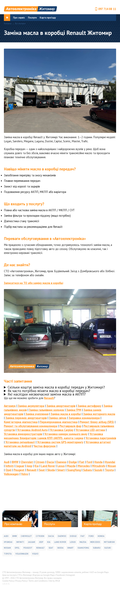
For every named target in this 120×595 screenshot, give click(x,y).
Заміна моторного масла (99, 414)
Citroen (40, 462)
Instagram (70, 575)
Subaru (87, 470)
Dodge (73, 462)
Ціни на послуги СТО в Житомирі (17, 575)
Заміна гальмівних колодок (46, 410)
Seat (42, 470)
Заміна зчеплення (36, 414)
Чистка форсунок (44, 446)
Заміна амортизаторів (61, 406)
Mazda (71, 466)
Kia (37, 466)
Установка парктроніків (101, 438)
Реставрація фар (70, 426)
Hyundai (110, 462)
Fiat (81, 462)
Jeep (29, 466)
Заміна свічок (57, 418)
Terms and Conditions (38, 581)
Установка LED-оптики (90, 430)
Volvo (24, 474)
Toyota (109, 470)
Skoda (51, 470)
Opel (8, 470)
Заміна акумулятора (31, 406)
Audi (7, 462)
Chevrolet (27, 462)
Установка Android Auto (32, 430)
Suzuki (98, 470)
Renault (49, 398)
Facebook (60, 575)
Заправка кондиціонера (84, 418)
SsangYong (74, 470)
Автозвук (10, 406)
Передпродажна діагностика (59, 422)
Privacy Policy (21, 581)
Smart (61, 470)
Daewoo (61, 462)
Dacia (50, 462)
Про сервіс (19, 17)
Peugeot (19, 470)
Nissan (112, 466)
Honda (98, 462)
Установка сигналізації (20, 442)
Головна (7, 24)
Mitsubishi (98, 466)
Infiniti (9, 466)
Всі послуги (20, 24)
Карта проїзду (48, 17)
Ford (89, 462)
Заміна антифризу (89, 406)
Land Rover (48, 466)
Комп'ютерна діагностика (21, 422)
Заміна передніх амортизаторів (26, 418)
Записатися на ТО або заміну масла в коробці (33, 283)
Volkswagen (11, 474)
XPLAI (57, 581)
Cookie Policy (8, 581)
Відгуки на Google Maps (44, 575)
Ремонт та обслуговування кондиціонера (30, 426)
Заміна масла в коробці (66, 414)
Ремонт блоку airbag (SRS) (97, 422)
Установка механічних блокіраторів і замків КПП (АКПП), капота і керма (53, 436)
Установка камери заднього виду (65, 434)
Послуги (32, 17)
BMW (15, 462)
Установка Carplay (61, 430)
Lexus (61, 466)
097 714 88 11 (107, 9)
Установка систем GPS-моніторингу (60, 442)
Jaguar (20, 466)
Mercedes (84, 466)
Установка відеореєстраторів (23, 434)
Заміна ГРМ (73, 410)
